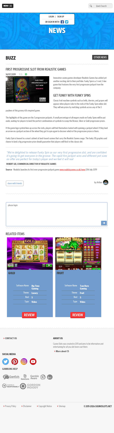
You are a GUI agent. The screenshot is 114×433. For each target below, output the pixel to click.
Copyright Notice (45, 406)
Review (29, 315)
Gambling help (10, 368)
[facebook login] (62, 22)
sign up (60, 16)
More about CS (62, 351)
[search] (90, 5)
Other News (100, 57)
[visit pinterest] (14, 361)
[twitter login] (66, 22)
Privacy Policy (10, 406)
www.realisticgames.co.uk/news (72, 169)
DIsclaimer (27, 406)
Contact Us (11, 338)
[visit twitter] (5, 361)
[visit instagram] (24, 361)
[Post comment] (104, 223)
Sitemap (62, 406)
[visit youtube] (33, 361)
